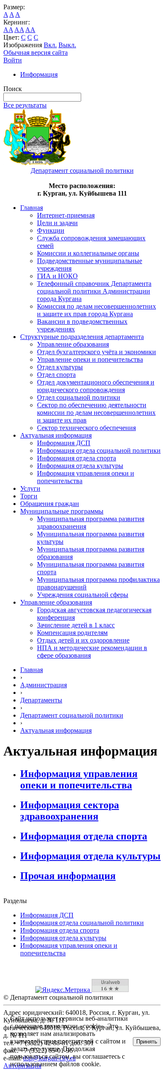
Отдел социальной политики (78, 397)
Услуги (30, 488)
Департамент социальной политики (71, 715)
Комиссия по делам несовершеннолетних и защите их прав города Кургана (96, 310)
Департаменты (41, 700)
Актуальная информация (56, 435)
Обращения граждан (49, 503)
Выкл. (67, 44)
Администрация (43, 684)
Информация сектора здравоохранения (69, 810)
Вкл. (50, 44)
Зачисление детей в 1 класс (76, 625)
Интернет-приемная (66, 215)
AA (8, 29)
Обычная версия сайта (35, 52)
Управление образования (73, 344)
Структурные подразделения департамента (82, 336)
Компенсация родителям (72, 632)
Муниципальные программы (61, 511)
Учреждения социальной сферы (82, 594)
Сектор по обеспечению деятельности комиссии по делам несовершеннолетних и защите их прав (96, 412)
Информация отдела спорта (76, 458)
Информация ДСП (63, 442)
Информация (39, 74)
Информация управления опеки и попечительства (79, 779)
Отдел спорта (56, 374)
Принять (146, 1041)
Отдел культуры (60, 367)
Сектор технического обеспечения (86, 427)
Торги (28, 496)
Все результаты (25, 105)
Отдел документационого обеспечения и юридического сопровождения (95, 386)
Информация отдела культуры (80, 465)
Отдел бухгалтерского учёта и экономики (96, 351)
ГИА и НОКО (57, 276)
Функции (50, 230)
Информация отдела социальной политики (99, 450)
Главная (31, 207)
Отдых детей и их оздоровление (83, 640)
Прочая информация (68, 875)
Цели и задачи (57, 222)
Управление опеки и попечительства (90, 359)
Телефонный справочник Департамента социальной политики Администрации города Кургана (94, 291)
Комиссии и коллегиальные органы (88, 253)
